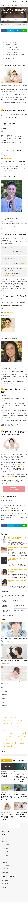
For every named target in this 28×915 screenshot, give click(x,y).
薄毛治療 (3, 746)
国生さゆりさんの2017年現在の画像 (11, 49)
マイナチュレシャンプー (20, 733)
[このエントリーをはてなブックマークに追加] (17, 30)
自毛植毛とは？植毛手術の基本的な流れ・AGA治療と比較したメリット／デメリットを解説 (20, 779)
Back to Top (14, 826)
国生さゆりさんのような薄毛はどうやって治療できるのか (14, 55)
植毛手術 (21, 739)
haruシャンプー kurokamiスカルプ (9, 717)
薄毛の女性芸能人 (6, 20)
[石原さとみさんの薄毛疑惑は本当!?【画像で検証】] (4, 582)
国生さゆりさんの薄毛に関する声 (10, 47)
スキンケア (4, 838)
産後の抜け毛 (5, 691)
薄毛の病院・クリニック (7, 705)
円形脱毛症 (4, 694)
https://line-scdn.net (8, 312)
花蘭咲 (13, 743)
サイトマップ (5, 883)
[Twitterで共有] (10, 30)
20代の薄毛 (4, 713)
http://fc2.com (7, 215)
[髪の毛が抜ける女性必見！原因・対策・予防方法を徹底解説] (4, 560)
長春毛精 (9, 746)
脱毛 (8, 5)
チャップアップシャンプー (7, 723)
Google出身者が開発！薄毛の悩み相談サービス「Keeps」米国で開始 (20, 814)
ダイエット (25, 5)
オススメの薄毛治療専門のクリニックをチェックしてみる (14, 488)
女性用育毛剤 (21, 464)
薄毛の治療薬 (6, 865)
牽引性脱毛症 (6, 855)
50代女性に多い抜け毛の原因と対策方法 (10, 615)
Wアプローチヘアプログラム (8, 720)
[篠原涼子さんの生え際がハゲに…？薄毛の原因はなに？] (4, 550)
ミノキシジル (4, 736)
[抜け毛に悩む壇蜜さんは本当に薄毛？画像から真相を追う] (4, 572)
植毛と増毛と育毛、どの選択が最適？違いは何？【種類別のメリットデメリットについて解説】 (7, 797)
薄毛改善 (8, 510)
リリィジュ (11, 736)
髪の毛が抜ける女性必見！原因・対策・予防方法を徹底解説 (7, 775)
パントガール (23, 723)
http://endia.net (7, 365)
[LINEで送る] (24, 30)
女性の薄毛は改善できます (9, 58)
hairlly (17, 898)
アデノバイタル (18, 720)
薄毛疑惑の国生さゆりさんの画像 (10, 44)
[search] (26, 755)
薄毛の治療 (4, 862)
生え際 (3, 743)
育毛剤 (3, 698)
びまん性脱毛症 (7, 844)
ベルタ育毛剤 (4, 730)
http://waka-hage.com (9, 131)
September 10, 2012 (9, 275)
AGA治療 (10, 713)
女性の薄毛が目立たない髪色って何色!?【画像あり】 (12, 681)
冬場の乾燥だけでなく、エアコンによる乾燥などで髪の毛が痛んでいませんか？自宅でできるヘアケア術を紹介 (7, 816)
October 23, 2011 (9, 252)
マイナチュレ (12, 730)
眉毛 (12, 5)
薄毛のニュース (5, 872)
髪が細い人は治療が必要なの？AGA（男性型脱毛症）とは (20, 796)
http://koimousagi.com (9, 158)
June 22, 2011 (22, 263)
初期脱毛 (24, 736)
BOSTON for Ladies (18, 713)
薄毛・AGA (3, 5)
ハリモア (16, 723)
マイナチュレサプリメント (7, 733)
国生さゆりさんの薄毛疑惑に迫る (10, 42)
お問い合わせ (5, 880)
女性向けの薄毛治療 (9, 476)
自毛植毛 (8, 743)
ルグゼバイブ (18, 736)
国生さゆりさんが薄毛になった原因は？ (11, 52)
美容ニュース (17, 5)
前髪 (2, 739)
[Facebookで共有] (4, 30)
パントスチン (4, 726)
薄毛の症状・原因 (5, 641)
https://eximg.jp (7, 335)
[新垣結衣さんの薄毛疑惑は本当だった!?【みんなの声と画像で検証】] (4, 539)
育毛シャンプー (5, 702)
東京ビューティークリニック (11, 739)
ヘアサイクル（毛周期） (14, 726)
